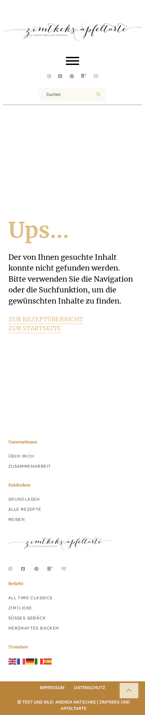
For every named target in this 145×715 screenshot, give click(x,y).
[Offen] (72, 61)
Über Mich (21, 456)
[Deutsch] (30, 661)
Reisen (16, 519)
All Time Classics (30, 598)
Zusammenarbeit (29, 466)
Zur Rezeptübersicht (45, 319)
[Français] (21, 661)
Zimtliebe (20, 608)
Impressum (52, 687)
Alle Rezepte (24, 509)
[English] (12, 661)
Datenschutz (89, 687)
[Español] (48, 661)
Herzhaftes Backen (33, 628)
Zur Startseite (34, 328)
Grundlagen (24, 499)
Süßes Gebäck (27, 618)
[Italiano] (39, 661)
